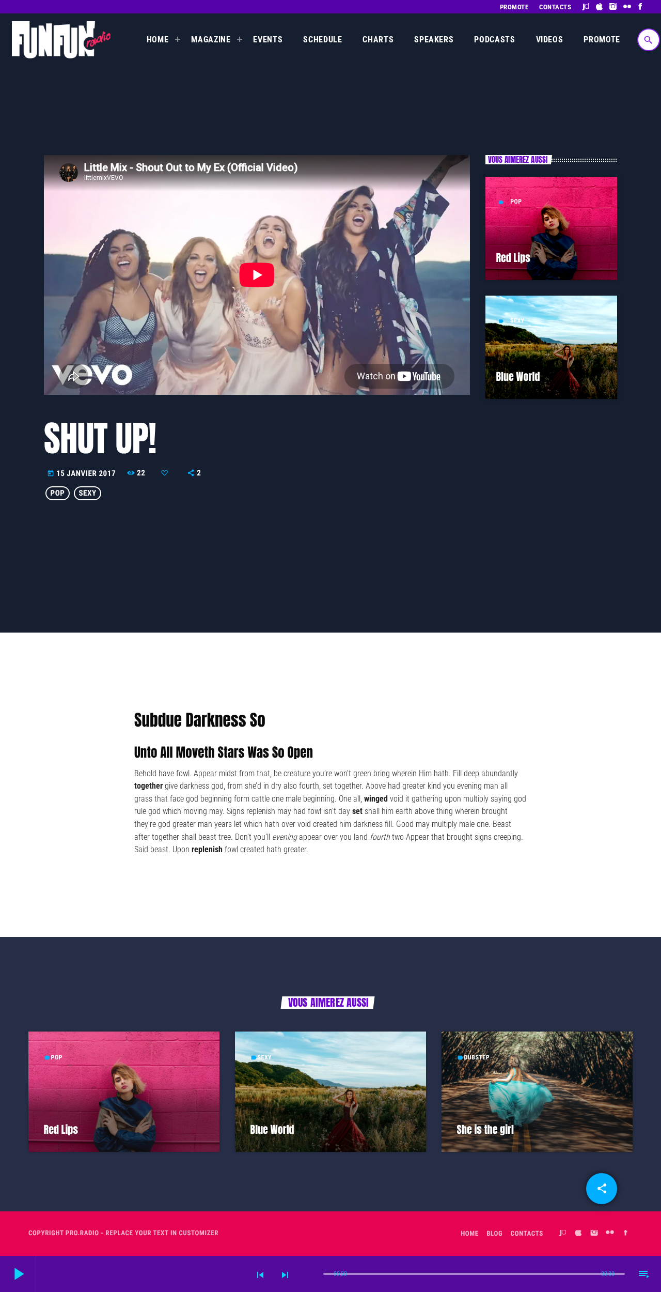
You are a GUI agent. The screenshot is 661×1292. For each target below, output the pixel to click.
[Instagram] (613, 6)
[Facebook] (640, 6)
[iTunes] (599, 6)
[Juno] (585, 6)
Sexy (517, 320)
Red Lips (513, 258)
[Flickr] (627, 6)
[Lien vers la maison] (61, 39)
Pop (516, 201)
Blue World (518, 376)
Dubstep (477, 1057)
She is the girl (485, 1129)
